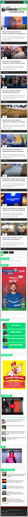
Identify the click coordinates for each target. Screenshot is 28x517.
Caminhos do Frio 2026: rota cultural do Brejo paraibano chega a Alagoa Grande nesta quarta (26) (16, 475)
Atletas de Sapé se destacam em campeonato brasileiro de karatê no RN (13, 151)
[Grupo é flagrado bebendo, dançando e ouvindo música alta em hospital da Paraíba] (4, 487)
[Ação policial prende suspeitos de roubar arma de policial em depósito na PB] (4, 481)
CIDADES (5, 43)
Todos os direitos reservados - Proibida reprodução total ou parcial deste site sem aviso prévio (12, 514)
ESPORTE (5, 160)
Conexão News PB (4, 510)
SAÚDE (4, 248)
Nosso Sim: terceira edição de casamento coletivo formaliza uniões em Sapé (13, 63)
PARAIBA (5, 190)
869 (10, 252)
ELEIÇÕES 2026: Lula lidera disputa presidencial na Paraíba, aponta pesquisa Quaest (15, 494)
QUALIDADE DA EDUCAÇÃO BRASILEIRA (15, 425)
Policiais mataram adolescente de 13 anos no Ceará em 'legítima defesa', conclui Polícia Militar (16, 433)
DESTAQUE (5, 72)
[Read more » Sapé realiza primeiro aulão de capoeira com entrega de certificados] (12, 105)
